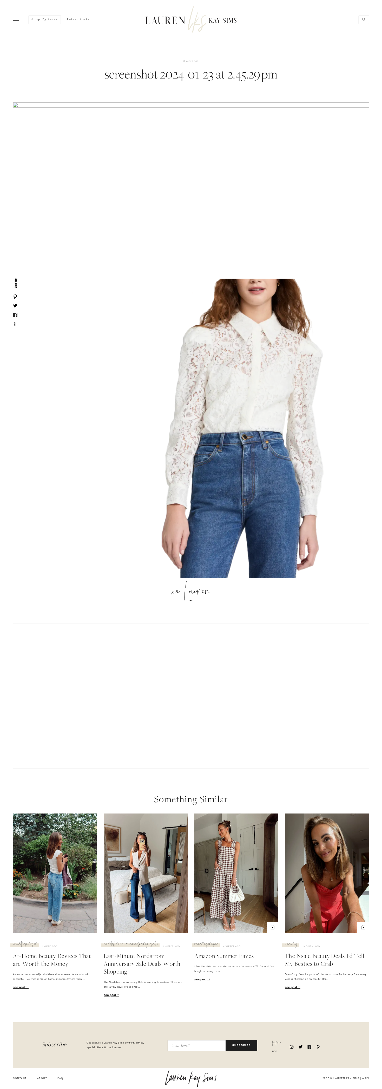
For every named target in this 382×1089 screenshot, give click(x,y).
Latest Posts (78, 19)
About (42, 1078)
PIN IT (247, 429)
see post (19, 987)
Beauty (291, 944)
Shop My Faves (44, 19)
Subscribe (241, 1045)
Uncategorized (25, 944)
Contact (20, 1078)
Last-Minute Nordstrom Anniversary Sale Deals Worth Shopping (142, 964)
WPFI (365, 1078)
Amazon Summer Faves (224, 957)
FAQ (60, 1078)
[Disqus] (191, 695)
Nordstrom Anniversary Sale (131, 944)
